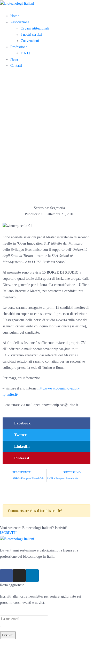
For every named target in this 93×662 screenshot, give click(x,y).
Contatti (16, 66)
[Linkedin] (32, 575)
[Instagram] (19, 575)
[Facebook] (6, 575)
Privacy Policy (31, 626)
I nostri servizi (31, 34)
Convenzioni (30, 41)
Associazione (19, 22)
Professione (18, 47)
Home (14, 16)
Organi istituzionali (35, 28)
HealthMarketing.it (51, 655)
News (14, 59)
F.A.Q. (26, 53)
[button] (46, 423)
